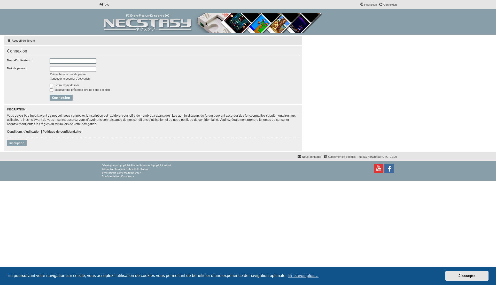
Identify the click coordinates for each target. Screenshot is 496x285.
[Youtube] (378, 168)
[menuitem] (104, 5)
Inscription (16, 143)
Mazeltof (129, 172)
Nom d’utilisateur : (19, 60)
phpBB (124, 165)
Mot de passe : (17, 68)
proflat (112, 172)
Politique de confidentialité (62, 131)
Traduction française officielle (119, 169)
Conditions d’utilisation (23, 131)
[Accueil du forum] (213, 21)
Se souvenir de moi (66, 85)
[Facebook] (389, 168)
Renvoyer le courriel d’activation (70, 78)
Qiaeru (144, 169)
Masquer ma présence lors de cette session (82, 89)
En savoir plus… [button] (303, 275)
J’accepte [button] (467, 276)
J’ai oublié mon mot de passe (68, 74)
